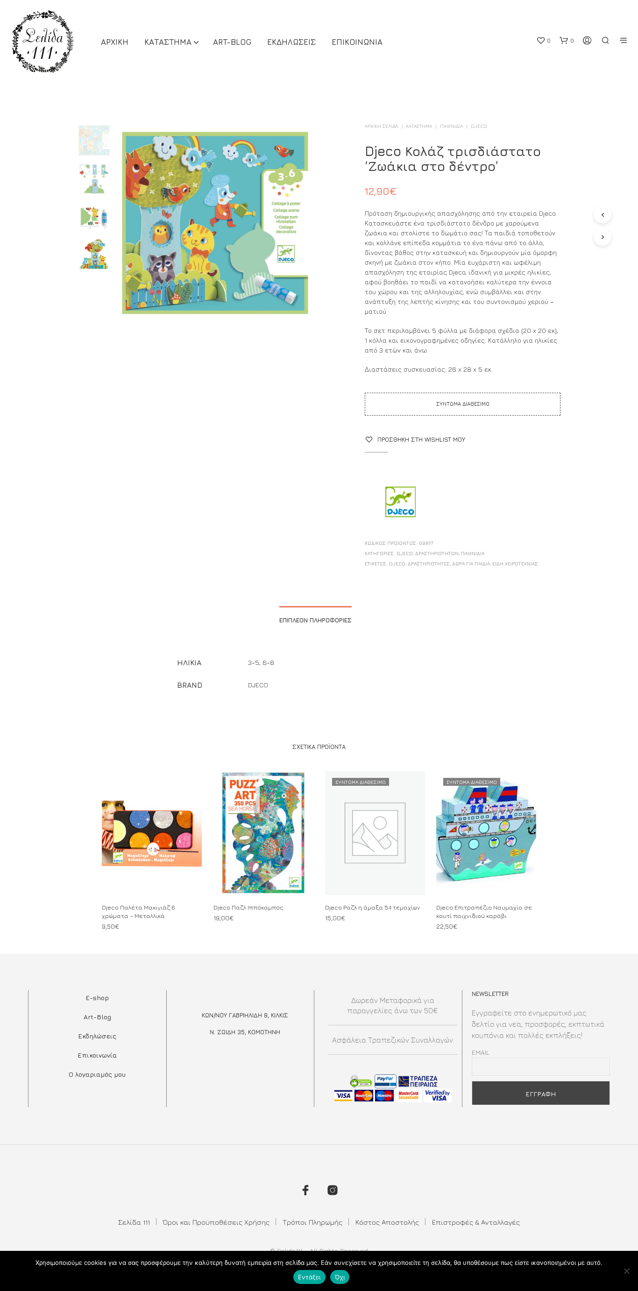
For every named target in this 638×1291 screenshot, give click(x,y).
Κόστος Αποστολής (387, 1222)
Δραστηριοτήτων (437, 553)
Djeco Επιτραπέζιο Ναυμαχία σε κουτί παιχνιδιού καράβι (484, 911)
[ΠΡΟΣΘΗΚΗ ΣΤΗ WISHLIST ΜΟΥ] (152, 878)
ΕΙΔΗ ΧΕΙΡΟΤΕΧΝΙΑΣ (515, 563)
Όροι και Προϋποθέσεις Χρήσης (216, 1222)
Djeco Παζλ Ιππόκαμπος (248, 907)
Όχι (340, 1277)
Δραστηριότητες (429, 563)
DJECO (479, 126)
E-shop (97, 998)
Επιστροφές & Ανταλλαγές (476, 1222)
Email (480, 1052)
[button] (543, 40)
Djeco (397, 563)
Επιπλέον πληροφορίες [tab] (315, 620)
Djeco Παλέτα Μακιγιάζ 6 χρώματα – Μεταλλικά (138, 911)
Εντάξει (309, 1277)
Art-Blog (232, 42)
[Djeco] (400, 503)
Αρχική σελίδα (381, 126)
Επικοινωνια (357, 42)
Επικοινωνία (97, 1055)
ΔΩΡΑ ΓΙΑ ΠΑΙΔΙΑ (471, 563)
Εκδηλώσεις (97, 1036)
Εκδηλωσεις (291, 42)
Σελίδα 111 (134, 1222)
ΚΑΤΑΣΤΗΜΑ (167, 42)
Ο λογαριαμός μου (97, 1074)
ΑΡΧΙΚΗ (114, 42)
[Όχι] (626, 1271)
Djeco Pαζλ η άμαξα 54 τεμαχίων (372, 907)
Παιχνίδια (451, 126)
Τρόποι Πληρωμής (312, 1222)
